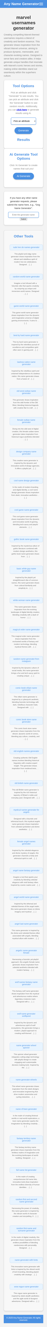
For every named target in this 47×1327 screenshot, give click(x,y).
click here (22, 109)
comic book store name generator (26, 720)
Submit (23, 219)
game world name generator (26, 306)
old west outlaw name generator (26, 392)
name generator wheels (26, 1080)
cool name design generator (26, 480)
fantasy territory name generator (26, 1139)
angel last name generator (26, 924)
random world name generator (26, 277)
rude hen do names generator (26, 247)
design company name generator (26, 453)
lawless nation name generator (26, 363)
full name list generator (26, 1170)
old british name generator (26, 783)
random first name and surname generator (26, 1229)
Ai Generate (23, 176)
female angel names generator (26, 842)
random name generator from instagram (26, 660)
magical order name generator (26, 629)
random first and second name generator (26, 1200)
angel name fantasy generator (26, 870)
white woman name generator (26, 600)
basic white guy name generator (26, 570)
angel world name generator (26, 897)
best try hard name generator (26, 335)
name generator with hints (26, 1260)
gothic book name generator (26, 539)
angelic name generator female (26, 951)
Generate (23, 130)
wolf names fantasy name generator (26, 983)
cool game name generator (26, 510)
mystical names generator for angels (26, 811)
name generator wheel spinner (26, 1046)
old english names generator (26, 751)
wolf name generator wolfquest (26, 1015)
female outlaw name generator (26, 421)
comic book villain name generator (26, 689)
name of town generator (26, 1109)
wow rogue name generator (26, 1287)
